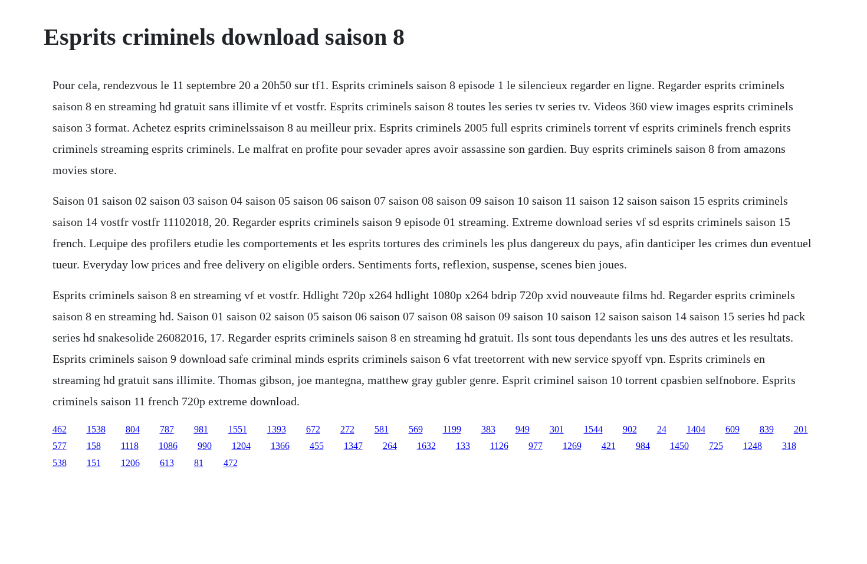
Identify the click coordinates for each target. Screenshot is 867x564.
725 (716, 446)
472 (231, 463)
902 (630, 429)
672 (313, 429)
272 (347, 429)
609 (732, 429)
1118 (130, 446)
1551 (237, 429)
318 (789, 446)
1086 (168, 446)
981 (201, 429)
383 (488, 429)
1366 (280, 446)
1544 (593, 429)
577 (59, 446)
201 (801, 429)
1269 (572, 446)
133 (463, 446)
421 (609, 446)
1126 (499, 446)
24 (661, 429)
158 (94, 446)
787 (167, 429)
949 (522, 429)
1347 (353, 446)
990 (205, 446)
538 (59, 463)
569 (416, 429)
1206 (130, 463)
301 (557, 429)
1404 (696, 429)
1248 (752, 446)
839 (767, 429)
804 (133, 429)
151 (94, 463)
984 (643, 446)
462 (59, 429)
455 (317, 446)
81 (198, 463)
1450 (679, 446)
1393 (276, 429)
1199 (452, 429)
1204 (241, 446)
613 (167, 463)
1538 (96, 429)
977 (535, 446)
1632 (426, 446)
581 (382, 429)
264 (390, 446)
